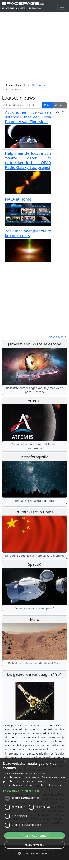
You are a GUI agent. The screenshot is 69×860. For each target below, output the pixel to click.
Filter (47, 105)
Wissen (59, 105)
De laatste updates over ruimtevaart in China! (34, 555)
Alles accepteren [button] (34, 835)
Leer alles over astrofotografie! (34, 500)
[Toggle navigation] (62, 6)
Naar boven (56, 337)
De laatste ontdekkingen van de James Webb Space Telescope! (34, 390)
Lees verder (55, 785)
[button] (34, 790)
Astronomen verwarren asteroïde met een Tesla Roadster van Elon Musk (28, 117)
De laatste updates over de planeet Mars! (34, 663)
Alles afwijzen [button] (34, 844)
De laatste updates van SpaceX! (34, 608)
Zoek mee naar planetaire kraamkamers (28, 233)
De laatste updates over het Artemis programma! (35, 446)
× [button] (64, 761)
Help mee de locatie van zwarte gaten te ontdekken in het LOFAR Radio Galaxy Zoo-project (28, 160)
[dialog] (34, 809)
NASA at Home (18, 199)
